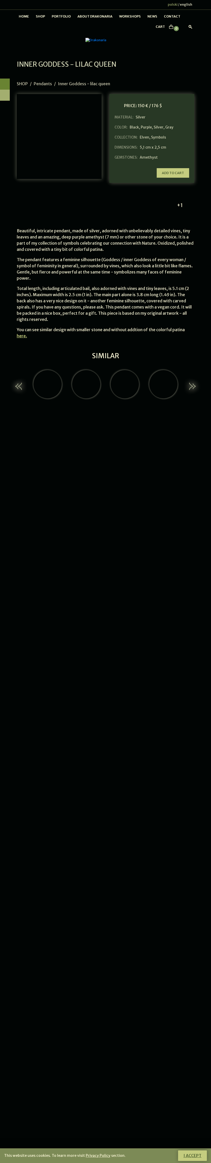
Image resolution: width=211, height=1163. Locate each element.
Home (24, 16)
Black (134, 127)
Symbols (158, 137)
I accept (192, 1155)
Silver (158, 127)
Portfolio (61, 16)
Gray (169, 127)
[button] (19, 386)
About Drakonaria (94, 16)
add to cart (173, 173)
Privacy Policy (98, 1155)
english (186, 4)
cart (160, 26)
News (152, 16)
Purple (146, 127)
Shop (40, 16)
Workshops (130, 16)
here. (22, 335)
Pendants (43, 83)
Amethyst (149, 157)
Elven (144, 137)
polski (173, 4)
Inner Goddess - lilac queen (84, 83)
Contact (172, 16)
